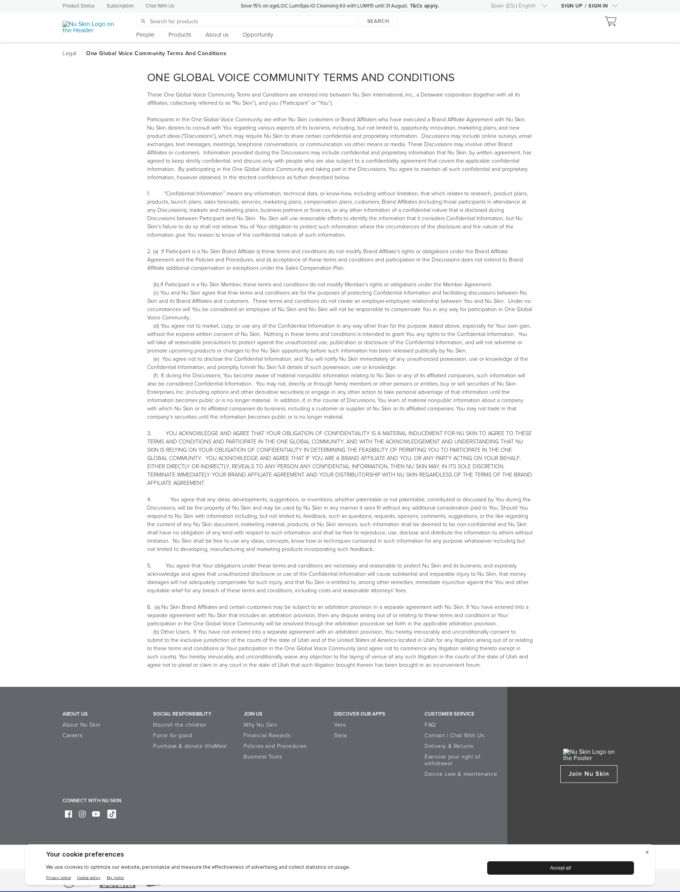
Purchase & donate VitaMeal (190, 746)
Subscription (120, 6)
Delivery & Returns (449, 746)
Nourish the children (180, 724)
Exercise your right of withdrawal (452, 760)
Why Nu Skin (260, 724)
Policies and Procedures (275, 746)
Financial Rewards (267, 735)
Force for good (172, 735)
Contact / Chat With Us (454, 735)
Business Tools (263, 756)
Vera (340, 724)
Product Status (79, 6)
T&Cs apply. (425, 6)
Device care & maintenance (461, 774)
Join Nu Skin (589, 774)
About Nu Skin (82, 724)
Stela (340, 735)
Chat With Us (160, 6)
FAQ (430, 724)
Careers (72, 735)
